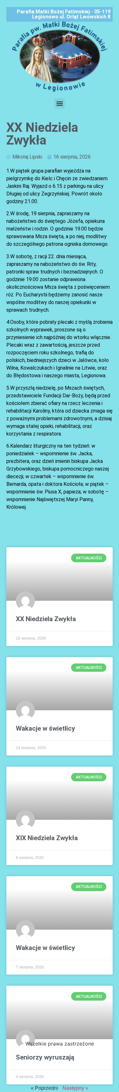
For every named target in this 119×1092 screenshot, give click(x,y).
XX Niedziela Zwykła (46, 619)
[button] (59, 103)
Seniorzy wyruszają (45, 1057)
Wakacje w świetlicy (45, 728)
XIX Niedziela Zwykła (47, 838)
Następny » (75, 1088)
